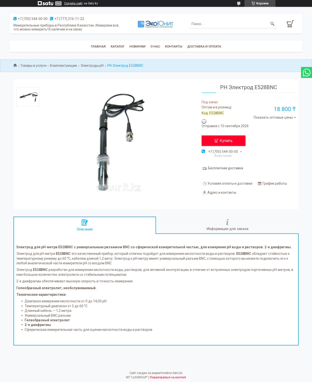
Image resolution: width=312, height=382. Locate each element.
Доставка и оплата (204, 46)
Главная (98, 46)
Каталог (118, 46)
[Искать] (272, 24)
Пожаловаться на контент (168, 377)
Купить (226, 140)
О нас (155, 46)
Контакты (173, 46)
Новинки (137, 46)
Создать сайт (73, 3)
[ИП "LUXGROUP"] (156, 24)
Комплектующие (63, 65)
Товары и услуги (33, 65)
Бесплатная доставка (225, 168)
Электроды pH (92, 65)
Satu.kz (178, 373)
